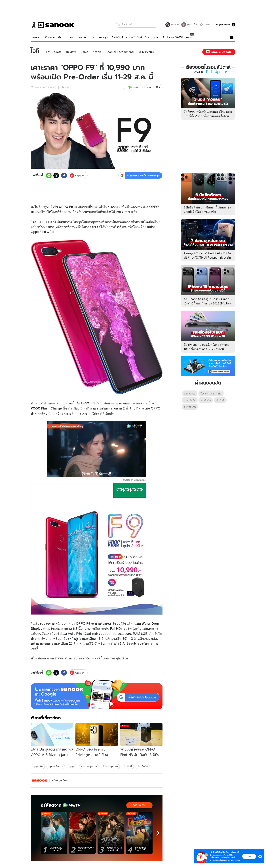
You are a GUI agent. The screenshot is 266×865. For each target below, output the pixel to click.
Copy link (80, 175)
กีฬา (93, 37)
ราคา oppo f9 (89, 766)
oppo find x (55, 766)
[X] (56, 175)
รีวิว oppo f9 (110, 766)
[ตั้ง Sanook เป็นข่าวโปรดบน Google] (96, 694)
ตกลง (249, 856)
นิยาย (189, 37)
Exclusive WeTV (173, 37)
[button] (119, 25)
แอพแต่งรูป (189, 393)
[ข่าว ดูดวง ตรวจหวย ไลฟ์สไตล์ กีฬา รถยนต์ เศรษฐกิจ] (52, 25)
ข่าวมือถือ (143, 766)
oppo (72, 766)
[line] (49, 175)
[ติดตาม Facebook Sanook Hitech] (208, 365)
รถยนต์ (130, 37)
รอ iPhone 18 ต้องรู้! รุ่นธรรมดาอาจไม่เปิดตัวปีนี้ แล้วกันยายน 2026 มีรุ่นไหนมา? (208, 303)
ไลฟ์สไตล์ (117, 37)
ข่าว (60, 37)
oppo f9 (38, 766)
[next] (157, 833)
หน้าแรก (36, 37)
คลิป (157, 37)
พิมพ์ (67, 87)
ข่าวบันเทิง (81, 37)
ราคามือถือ (189, 400)
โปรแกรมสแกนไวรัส (210, 393)
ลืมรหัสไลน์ (190, 407)
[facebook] (64, 175)
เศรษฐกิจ (103, 37)
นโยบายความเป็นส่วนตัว (218, 860)
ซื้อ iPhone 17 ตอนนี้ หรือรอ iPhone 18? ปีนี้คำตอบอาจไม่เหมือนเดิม (206, 346)
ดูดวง (69, 37)
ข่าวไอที (128, 766)
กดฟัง (135, 87)
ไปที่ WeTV (139, 805)
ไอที (140, 37)
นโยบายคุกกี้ (235, 860)
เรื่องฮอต (50, 37)
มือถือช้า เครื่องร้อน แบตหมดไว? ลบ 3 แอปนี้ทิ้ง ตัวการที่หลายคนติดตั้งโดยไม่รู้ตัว (208, 116)
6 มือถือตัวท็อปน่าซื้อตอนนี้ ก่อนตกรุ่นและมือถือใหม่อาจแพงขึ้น (207, 209)
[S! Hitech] (40, 780)
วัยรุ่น (148, 37)
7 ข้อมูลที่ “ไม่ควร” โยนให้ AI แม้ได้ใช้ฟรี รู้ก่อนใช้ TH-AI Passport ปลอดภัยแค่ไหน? (207, 257)
